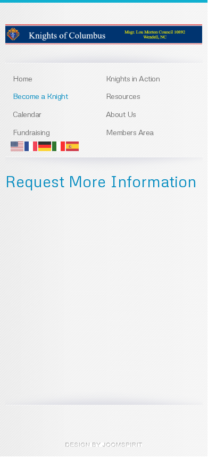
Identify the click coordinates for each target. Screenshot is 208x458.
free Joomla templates (103, 445)
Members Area (130, 132)
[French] (31, 145)
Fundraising (31, 132)
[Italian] (59, 145)
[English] (17, 145)
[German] (45, 145)
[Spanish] (73, 145)
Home (22, 78)
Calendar (27, 114)
